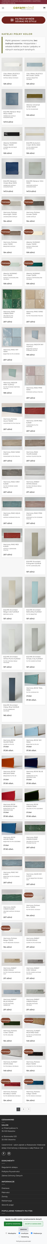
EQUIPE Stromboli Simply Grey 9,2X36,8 (34, 659)
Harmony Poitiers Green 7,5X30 (10, 1033)
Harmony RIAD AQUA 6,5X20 (11, 515)
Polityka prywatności (23, 1241)
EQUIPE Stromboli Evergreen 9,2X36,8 (33, 563)
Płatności (6, 1192)
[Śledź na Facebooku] (3, 1153)
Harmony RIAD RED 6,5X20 (11, 547)
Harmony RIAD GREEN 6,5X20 (32, 840)
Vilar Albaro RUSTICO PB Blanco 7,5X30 (11, 76)
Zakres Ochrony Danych (12, 1176)
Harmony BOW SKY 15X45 (34, 742)
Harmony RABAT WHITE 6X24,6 (33, 484)
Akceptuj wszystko (13, 1224)
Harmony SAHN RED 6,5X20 (34, 423)
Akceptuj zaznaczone (33, 1224)
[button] (3, 8)
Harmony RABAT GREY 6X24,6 (33, 971)
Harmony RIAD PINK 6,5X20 (34, 516)
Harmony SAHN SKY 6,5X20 (34, 877)
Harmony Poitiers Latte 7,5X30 (10, 244)
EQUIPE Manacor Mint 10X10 (34, 184)
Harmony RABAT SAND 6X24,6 (11, 971)
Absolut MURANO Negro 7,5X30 (10, 145)
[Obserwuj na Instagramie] (9, 1153)
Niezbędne (12, 1233)
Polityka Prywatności (11, 1171)
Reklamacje (7, 1201)
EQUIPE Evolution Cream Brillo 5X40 (33, 145)
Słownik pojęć (8, 1205)
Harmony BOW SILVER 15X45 (9, 742)
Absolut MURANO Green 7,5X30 (34, 276)
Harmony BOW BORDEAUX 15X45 (10, 807)
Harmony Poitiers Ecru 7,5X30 (33, 907)
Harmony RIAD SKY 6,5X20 (11, 875)
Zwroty (5, 1197)
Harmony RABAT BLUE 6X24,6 (9, 1002)
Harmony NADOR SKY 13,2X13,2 (34, 347)
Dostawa (5, 1188)
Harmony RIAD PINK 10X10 (34, 390)
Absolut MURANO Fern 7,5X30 (10, 276)
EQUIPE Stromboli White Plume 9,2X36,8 (11, 659)
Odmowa (23, 1229)
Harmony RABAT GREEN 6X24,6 (32, 1002)
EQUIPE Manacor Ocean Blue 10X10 (10, 184)
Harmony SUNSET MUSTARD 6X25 (33, 1033)
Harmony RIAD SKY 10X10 (11, 352)
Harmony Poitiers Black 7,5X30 (34, 1064)
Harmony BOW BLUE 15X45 (34, 774)
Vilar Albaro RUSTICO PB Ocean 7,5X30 (34, 76)
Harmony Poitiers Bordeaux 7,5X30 (12, 1094)
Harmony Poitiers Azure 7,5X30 (11, 421)
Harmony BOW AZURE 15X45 (11, 839)
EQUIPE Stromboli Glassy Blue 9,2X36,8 (11, 708)
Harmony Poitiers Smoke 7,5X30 (33, 214)
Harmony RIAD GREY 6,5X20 (11, 484)
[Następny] (28, 1109)
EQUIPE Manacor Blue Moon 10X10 (11, 114)
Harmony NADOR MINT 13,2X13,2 (11, 385)
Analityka (24, 1233)
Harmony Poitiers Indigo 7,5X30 (33, 1094)
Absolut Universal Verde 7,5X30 (33, 107)
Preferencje (37, 1233)
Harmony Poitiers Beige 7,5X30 (11, 940)
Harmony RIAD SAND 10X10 (34, 314)
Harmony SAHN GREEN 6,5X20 (11, 910)
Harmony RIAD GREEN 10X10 (9, 314)
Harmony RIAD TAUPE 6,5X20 (33, 454)
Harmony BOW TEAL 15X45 (34, 690)
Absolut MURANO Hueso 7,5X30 (33, 245)
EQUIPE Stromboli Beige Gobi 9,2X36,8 (11, 612)
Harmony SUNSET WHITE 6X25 (10, 1064)
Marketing (25, 1237)
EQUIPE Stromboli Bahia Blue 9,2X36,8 (33, 612)
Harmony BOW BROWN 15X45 (9, 773)
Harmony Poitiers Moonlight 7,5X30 (10, 214)
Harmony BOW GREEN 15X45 (34, 806)
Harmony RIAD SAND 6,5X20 (11, 454)
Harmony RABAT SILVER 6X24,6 (33, 940)
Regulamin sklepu (10, 1167)
